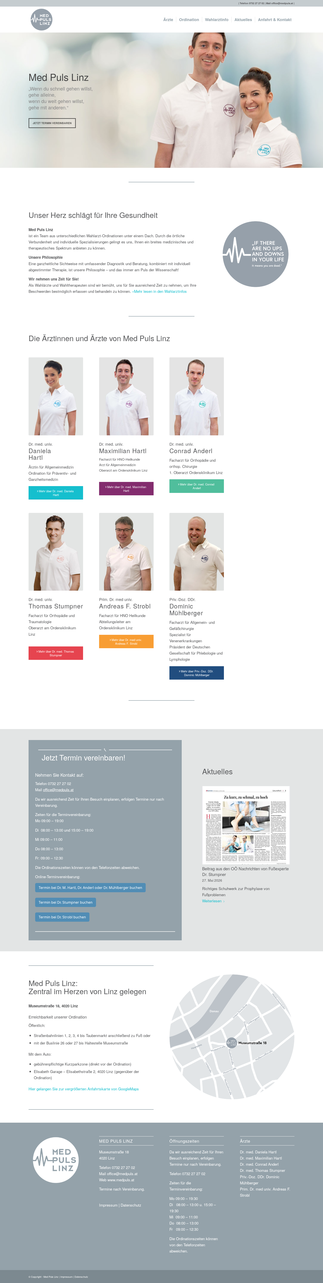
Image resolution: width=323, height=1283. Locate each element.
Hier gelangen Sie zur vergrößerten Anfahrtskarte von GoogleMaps (84, 1088)
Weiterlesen (211, 900)
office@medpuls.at (282, 3)
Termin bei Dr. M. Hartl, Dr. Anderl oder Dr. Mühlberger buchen (90, 887)
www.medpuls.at (120, 1179)
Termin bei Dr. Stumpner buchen (66, 902)
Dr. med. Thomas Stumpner (262, 1170)
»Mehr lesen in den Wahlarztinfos (159, 291)
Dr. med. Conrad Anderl (259, 1164)
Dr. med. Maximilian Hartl (261, 1158)
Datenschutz (131, 1205)
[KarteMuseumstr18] (231, 1036)
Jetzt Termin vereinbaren (52, 123)
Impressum (108, 1205)
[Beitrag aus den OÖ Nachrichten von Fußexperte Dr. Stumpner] (246, 825)
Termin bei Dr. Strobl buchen (62, 917)
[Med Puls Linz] (41, 20)
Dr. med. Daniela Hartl (258, 1152)
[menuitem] (168, 20)
